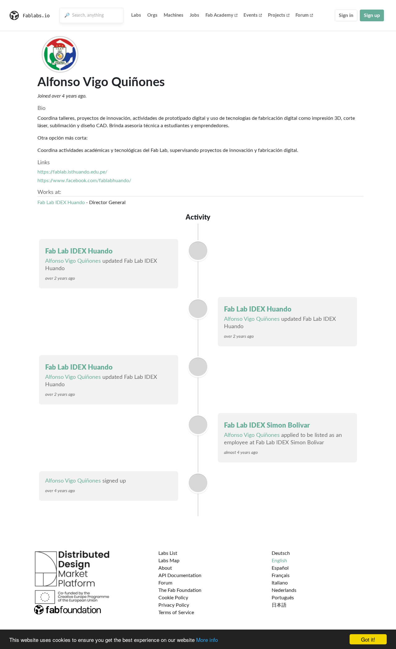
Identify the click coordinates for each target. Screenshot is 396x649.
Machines (173, 15)
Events (250, 15)
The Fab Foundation (179, 590)
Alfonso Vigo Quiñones (73, 261)
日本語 (279, 605)
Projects (276, 15)
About (165, 568)
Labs (136, 15)
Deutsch (281, 553)
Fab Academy (219, 15)
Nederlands (284, 590)
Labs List (167, 553)
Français (281, 575)
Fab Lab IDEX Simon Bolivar (267, 425)
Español (280, 568)
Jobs (194, 15)
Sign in (346, 15)
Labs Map (168, 560)
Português (283, 597)
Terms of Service (176, 612)
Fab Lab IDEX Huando (61, 202)
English (279, 560)
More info (207, 639)
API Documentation (179, 575)
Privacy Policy (173, 605)
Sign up (372, 15)
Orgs (152, 15)
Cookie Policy (173, 597)
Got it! (368, 639)
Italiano (280, 582)
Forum (302, 15)
